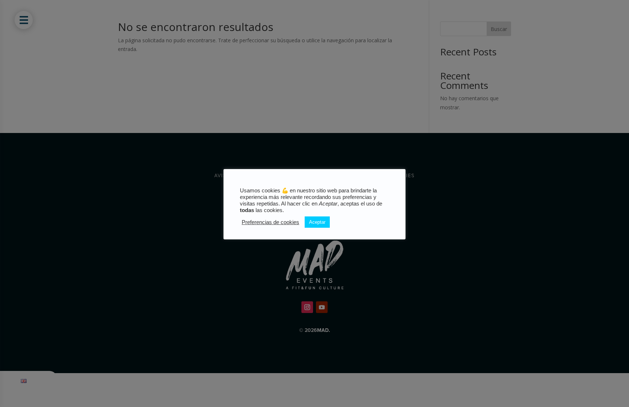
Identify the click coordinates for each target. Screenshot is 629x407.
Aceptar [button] (317, 222)
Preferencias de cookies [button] (270, 222)
